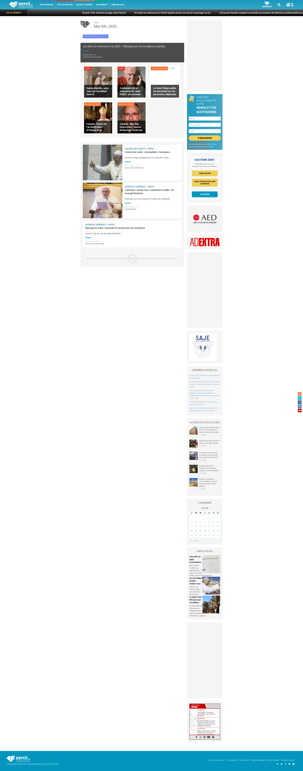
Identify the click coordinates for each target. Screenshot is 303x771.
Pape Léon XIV (46, 5)
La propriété (232, 760)
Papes (87, 68)
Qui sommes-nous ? (217, 760)
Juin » (196, 541)
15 (209, 526)
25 (192, 535)
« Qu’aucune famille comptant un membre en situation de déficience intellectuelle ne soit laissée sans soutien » (223, 13)
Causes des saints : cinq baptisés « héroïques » (148, 152)
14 (205, 526)
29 (209, 535)
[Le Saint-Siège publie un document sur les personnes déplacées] (163, 82)
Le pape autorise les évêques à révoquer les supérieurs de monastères (209, 468)
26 (196, 535)
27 (200, 535)
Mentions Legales (258, 760)
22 (209, 531)
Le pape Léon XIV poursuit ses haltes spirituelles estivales (195, 602)
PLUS (132, 258)
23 (213, 531)
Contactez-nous (287, 760)
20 (200, 531)
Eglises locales (159, 68)
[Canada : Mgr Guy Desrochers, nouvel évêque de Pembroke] (131, 117)
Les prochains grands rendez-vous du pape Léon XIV (195, 583)
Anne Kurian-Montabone (92, 57)
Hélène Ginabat (131, 209)
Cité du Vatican (65, 5)
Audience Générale (135, 186)
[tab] (197, 706)
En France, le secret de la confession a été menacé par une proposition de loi (208, 455)
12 (196, 526)
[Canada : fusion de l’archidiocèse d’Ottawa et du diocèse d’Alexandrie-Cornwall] (98, 117)
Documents (102, 5)
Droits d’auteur (273, 760)
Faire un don (117, 5)
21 (205, 531)
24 (218, 531)
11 (192, 526)
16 (213, 526)
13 (200, 526)
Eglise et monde (84, 5)
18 (192, 531)
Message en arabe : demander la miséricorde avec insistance (115, 228)
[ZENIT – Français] (23, 5)
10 (218, 522)
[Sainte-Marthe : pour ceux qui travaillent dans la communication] (98, 82)
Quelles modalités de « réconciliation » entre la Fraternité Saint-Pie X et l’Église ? (208, 482)
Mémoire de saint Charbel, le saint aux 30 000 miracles (209, 442)
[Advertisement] (132, 279)
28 (205, 535)
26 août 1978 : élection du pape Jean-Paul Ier (55, 13)
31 (218, 535)
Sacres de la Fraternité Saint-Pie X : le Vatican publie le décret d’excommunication (209, 430)
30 (213, 535)
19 (196, 531)
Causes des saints (135, 148)
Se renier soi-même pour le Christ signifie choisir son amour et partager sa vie (123, 13)
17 (218, 526)
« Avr (191, 541)
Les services (244, 760)
